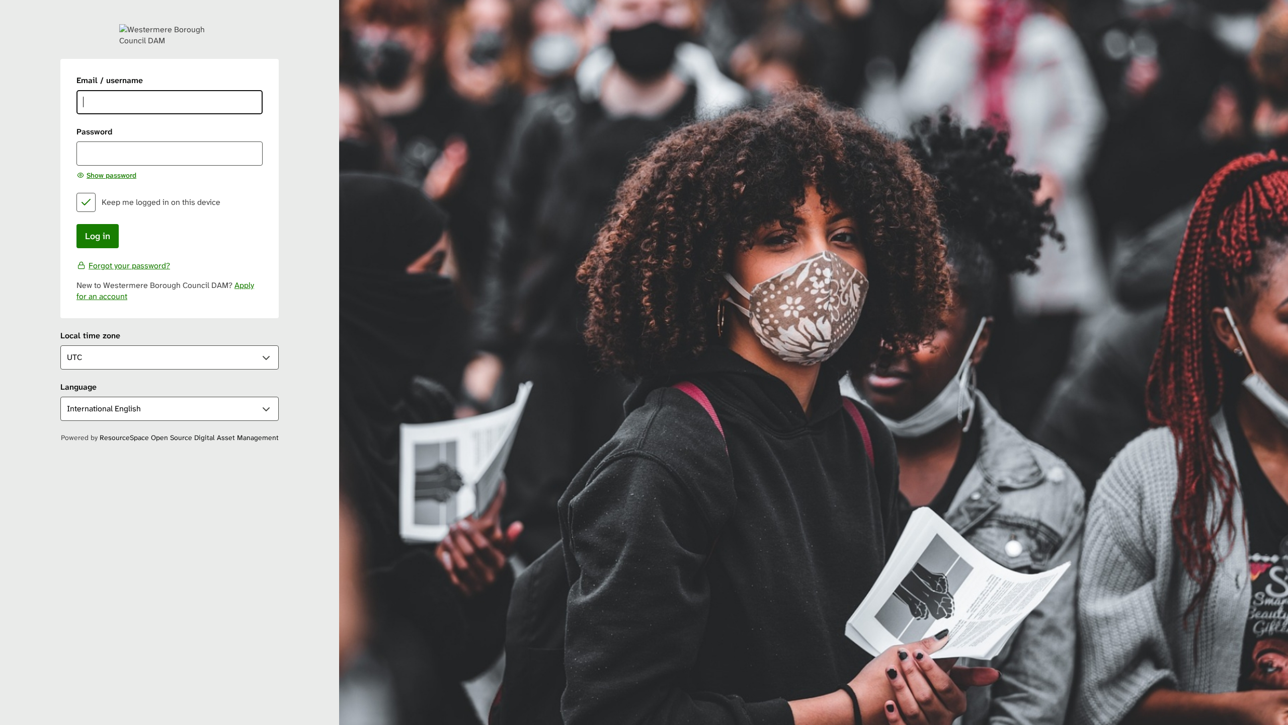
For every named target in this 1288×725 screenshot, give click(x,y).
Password (94, 131)
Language (78, 387)
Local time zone (90, 335)
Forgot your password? (129, 265)
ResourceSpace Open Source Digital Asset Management (189, 437)
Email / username (109, 80)
